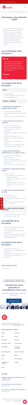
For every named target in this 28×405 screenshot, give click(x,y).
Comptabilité (4, 346)
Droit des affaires (18, 358)
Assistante (17, 333)
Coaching (17, 340)
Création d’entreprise (19, 351)
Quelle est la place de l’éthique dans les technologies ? (13, 389)
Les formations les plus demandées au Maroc (11, 384)
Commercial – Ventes (6, 343)
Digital (2, 355)
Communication (18, 343)
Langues (16, 362)
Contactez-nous (14, 301)
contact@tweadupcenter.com (18, 324)
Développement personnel (5, 363)
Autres (2, 367)
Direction (17, 355)
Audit (2, 336)
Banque (16, 336)
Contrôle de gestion (5, 351)
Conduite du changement (17, 347)
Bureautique (4, 340)
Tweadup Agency (17, 400)
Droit (2, 358)
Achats (3, 333)
